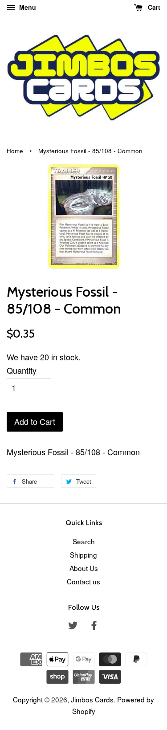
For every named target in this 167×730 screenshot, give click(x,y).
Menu (26, 7)
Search (84, 541)
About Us (83, 568)
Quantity (22, 370)
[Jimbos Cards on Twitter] (73, 626)
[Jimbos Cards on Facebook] (94, 626)
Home (15, 151)
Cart (153, 7)
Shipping (83, 554)
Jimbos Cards (92, 699)
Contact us (83, 581)
